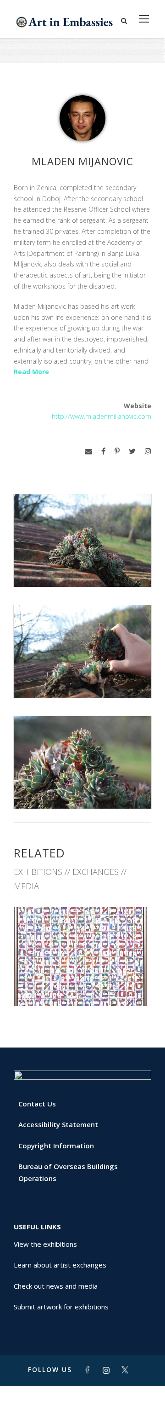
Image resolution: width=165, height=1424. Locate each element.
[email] (88, 451)
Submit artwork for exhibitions (61, 1306)
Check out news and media (56, 1286)
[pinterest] (117, 451)
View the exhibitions (45, 1244)
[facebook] (103, 451)
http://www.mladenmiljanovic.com (101, 416)
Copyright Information (56, 1145)
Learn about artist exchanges (60, 1264)
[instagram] (148, 451)
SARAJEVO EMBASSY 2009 (82, 986)
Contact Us (37, 1103)
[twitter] (132, 451)
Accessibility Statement (58, 1124)
